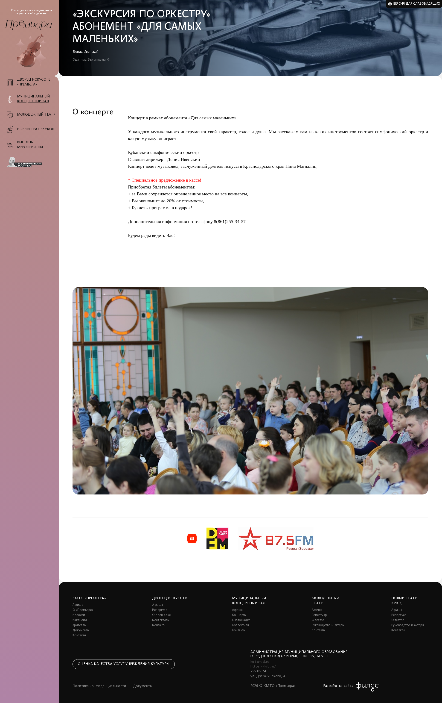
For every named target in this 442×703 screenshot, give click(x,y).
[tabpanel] (250, 390)
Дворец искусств (169, 598)
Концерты (239, 615)
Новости (79, 615)
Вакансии (80, 620)
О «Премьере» (83, 610)
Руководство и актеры (328, 625)
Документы (81, 630)
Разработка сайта (338, 686)
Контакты (79, 635)
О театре (318, 620)
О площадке (161, 615)
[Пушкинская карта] (32, 162)
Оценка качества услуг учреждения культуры (123, 664)
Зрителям (79, 625)
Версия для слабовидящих (416, 4)
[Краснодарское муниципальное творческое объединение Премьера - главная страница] (28, 25)
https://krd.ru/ (263, 666)
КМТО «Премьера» (89, 598)
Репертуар (159, 610)
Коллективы (160, 620)
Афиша (78, 605)
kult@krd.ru (259, 662)
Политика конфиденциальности (99, 686)
